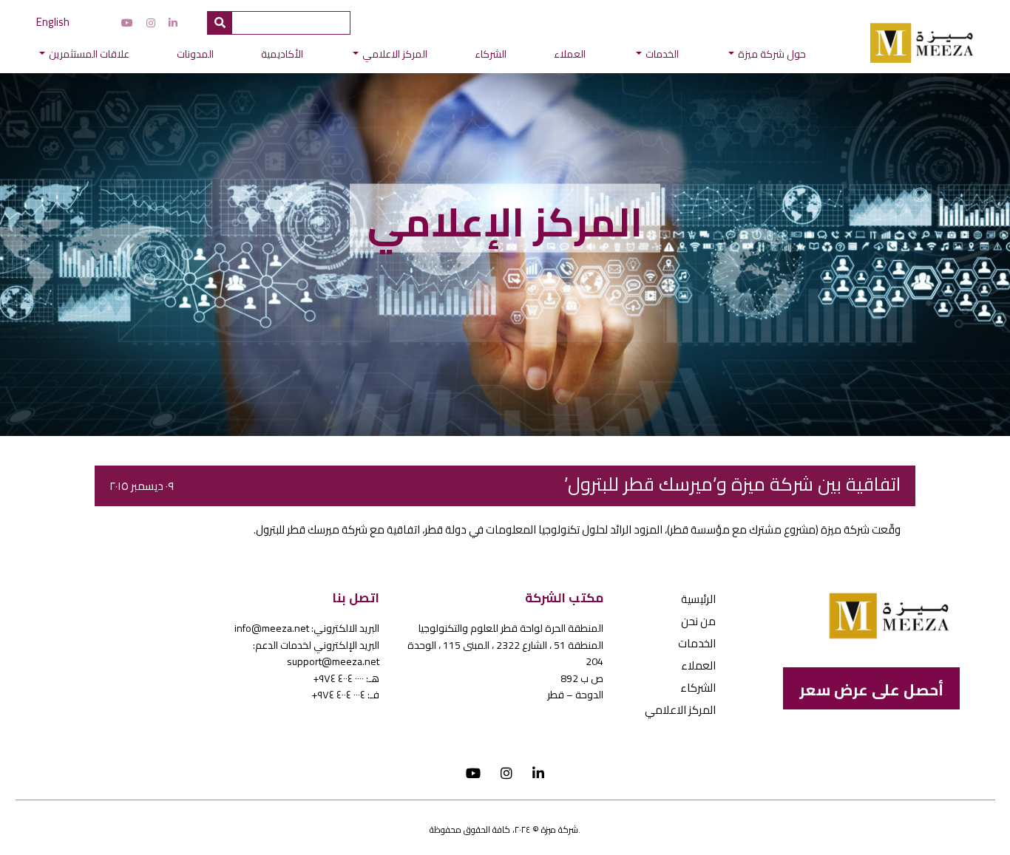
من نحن (698, 621)
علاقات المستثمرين (89, 54)
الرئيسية (698, 599)
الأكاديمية (282, 54)
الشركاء (490, 54)
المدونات (195, 54)
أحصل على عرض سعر (871, 689)
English (53, 22)
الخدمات (662, 54)
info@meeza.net (271, 628)
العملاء (570, 54)
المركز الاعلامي (394, 54)
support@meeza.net (333, 661)
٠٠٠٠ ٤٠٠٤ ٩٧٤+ (338, 678)
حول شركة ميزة (772, 54)
